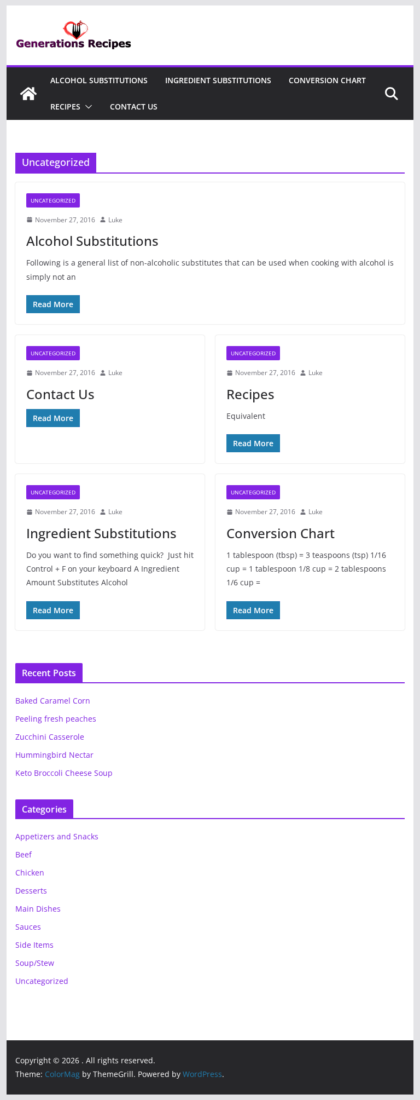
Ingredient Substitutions (218, 80)
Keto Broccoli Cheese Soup (64, 773)
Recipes (65, 106)
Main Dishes (38, 908)
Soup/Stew (34, 963)
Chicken (29, 872)
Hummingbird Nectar (54, 755)
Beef (23, 854)
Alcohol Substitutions (99, 80)
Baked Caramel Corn (52, 700)
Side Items (34, 945)
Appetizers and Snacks (56, 836)
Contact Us (134, 106)
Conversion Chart (327, 80)
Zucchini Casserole (49, 737)
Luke (115, 219)
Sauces (28, 927)
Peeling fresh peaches (55, 718)
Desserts (31, 890)
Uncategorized (53, 200)
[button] (86, 106)
